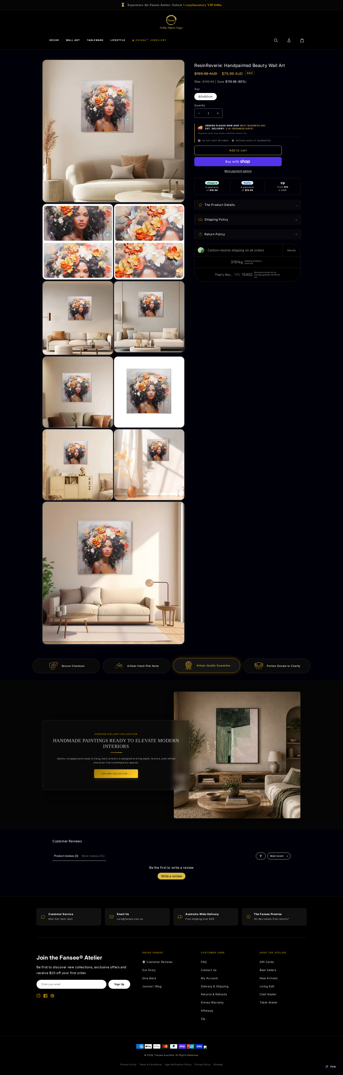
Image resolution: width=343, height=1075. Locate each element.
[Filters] (261, 856)
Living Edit (267, 986)
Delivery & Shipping (214, 986)
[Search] (276, 40)
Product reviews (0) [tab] (66, 855)
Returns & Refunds (214, 994)
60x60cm (205, 96)
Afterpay (207, 1010)
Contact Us (209, 970)
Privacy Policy (128, 1064)
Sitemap (218, 1064)
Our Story (149, 970)
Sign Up (119, 984)
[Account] (289, 40)
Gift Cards (267, 962)
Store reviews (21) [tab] (93, 855)
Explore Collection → (116, 774)
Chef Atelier (268, 994)
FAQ (204, 962)
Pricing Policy (202, 1064)
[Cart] (302, 40)
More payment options (238, 170)
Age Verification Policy (178, 1064)
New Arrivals (268, 978)
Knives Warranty (212, 1002)
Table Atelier (268, 1002)
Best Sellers (268, 970)
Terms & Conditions (150, 1064)
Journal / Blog (152, 986)
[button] (247, 205)
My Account (209, 978)
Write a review (171, 876)
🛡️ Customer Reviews (157, 962)
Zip (203, 1018)
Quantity (199, 105)
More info (291, 250)
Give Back (149, 978)
